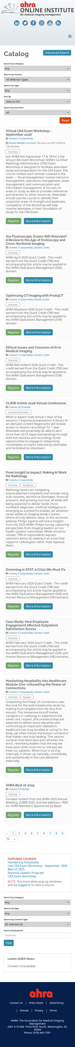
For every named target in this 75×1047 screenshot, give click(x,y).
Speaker (27, 697)
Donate (24, 1010)
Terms (53, 1010)
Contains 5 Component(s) (21, 138)
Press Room (36, 1002)
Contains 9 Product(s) (19, 789)
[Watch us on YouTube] (50, 23)
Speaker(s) (28, 485)
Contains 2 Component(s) (21, 480)
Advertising (57, 1002)
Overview (12, 151)
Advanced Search (57, 52)
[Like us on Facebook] (33, 23)
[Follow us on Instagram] (41, 23)
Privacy (39, 1010)
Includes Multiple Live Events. (22, 143)
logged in (24, 885)
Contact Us (16, 1002)
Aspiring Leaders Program (26, 873)
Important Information (18, 412)
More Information (38, 221)
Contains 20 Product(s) (19, 407)
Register (13, 221)
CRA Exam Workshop (22, 876)
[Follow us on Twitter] (25, 23)
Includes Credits (41, 247)
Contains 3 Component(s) (21, 247)
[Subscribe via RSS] (58, 23)
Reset (65, 120)
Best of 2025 (16, 869)
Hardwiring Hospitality (23, 862)
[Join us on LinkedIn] (16, 23)
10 (7, 839)
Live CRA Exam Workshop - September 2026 (37, 866)
